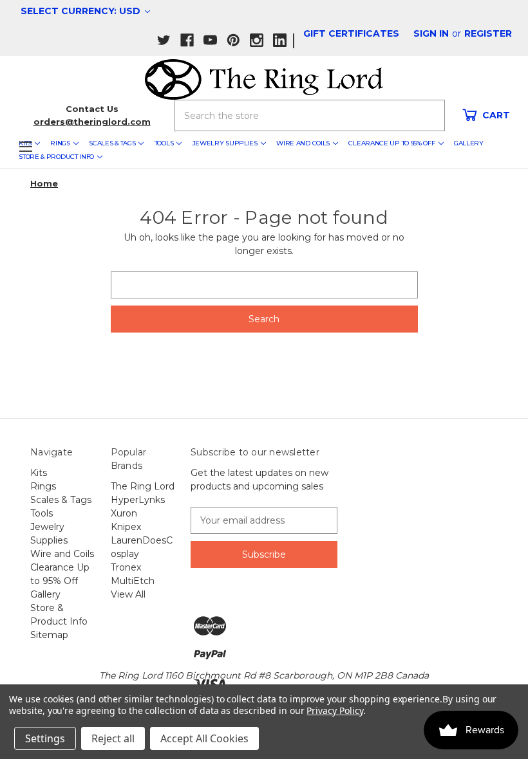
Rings (60, 143)
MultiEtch (133, 581)
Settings (45, 738)
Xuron (124, 513)
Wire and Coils (303, 143)
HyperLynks (138, 500)
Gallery (469, 143)
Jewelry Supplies (225, 143)
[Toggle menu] (25, 146)
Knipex (126, 527)
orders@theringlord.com (92, 121)
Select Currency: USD (82, 11)
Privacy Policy (334, 710)
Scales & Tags (112, 143)
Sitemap (49, 635)
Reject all (113, 738)
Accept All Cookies (204, 738)
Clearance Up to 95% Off (391, 143)
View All (128, 594)
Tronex (126, 567)
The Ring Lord (142, 486)
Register (488, 33)
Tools (164, 143)
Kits (38, 473)
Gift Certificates (351, 33)
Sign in (431, 33)
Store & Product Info (56, 156)
